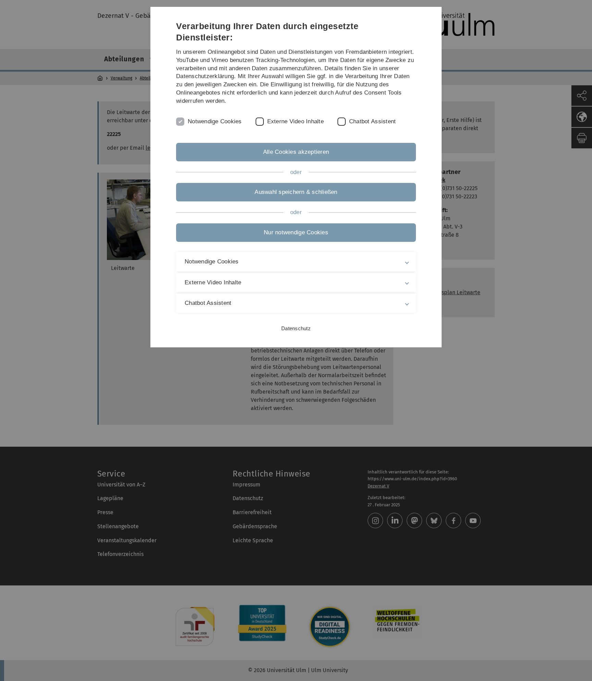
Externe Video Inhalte (295, 121)
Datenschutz (296, 328)
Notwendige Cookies (215, 121)
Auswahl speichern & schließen (296, 192)
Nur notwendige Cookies (296, 232)
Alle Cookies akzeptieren (296, 152)
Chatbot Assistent (372, 121)
